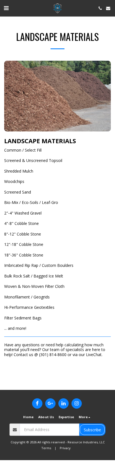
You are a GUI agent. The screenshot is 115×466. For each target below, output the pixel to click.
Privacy (65, 448)
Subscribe (92, 429)
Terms (46, 448)
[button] (6, 8)
